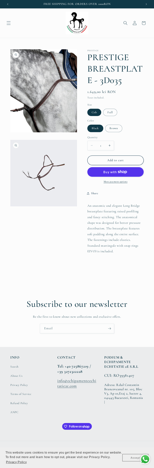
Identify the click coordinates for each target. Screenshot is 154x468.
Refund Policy (19, 403)
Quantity (92, 137)
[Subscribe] (109, 328)
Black (95, 128)
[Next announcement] (146, 4)
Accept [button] (135, 457)
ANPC (14, 412)
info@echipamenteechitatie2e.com (76, 383)
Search (14, 366)
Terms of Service (20, 394)
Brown (113, 128)
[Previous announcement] (8, 4)
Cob (94, 112)
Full (110, 112)
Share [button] (94, 193)
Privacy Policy (19, 385)
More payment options (116, 181)
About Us (16, 375)
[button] (8, 23)
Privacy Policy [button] (16, 462)
